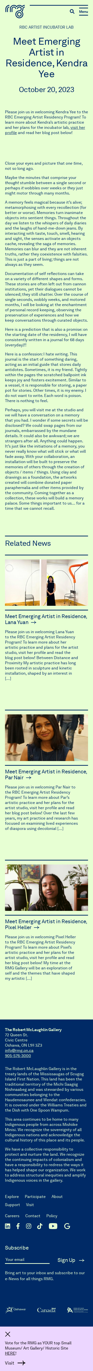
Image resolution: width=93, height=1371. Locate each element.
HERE (10, 1353)
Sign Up (67, 1260)
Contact (32, 1216)
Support (12, 1204)
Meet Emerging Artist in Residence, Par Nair (46, 774)
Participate (35, 1196)
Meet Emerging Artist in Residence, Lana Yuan (46, 619)
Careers (12, 1216)
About (57, 1196)
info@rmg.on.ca (19, 1050)
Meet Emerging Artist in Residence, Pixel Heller (46, 924)
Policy (51, 1216)
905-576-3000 (18, 1055)
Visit (30, 1204)
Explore (12, 1196)
